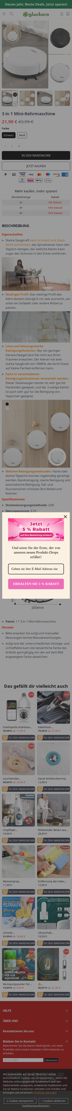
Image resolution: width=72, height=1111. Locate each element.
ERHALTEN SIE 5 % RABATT (36, 584)
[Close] (65, 516)
